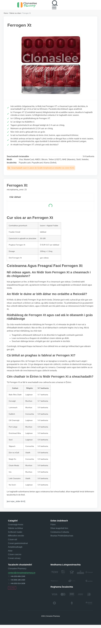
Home (6, 13)
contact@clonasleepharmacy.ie (21, 573)
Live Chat (12, 588)
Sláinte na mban (15, 13)
